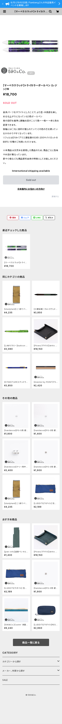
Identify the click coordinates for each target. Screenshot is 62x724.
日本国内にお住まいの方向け (31, 189)
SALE (5, 680)
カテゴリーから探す (11, 661)
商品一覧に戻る (31, 642)
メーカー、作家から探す (13, 670)
